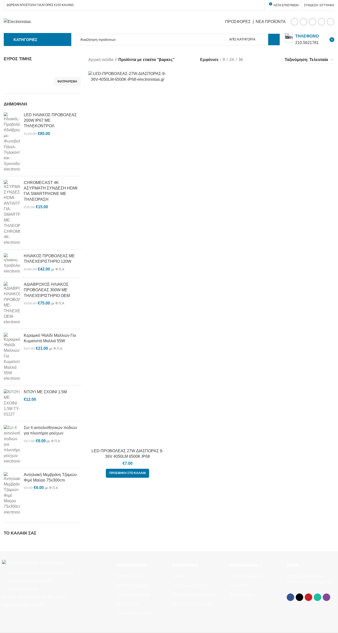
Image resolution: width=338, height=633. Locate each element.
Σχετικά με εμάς (129, 576)
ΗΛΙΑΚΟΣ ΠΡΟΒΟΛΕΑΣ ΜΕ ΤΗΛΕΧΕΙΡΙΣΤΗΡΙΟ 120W (49, 259)
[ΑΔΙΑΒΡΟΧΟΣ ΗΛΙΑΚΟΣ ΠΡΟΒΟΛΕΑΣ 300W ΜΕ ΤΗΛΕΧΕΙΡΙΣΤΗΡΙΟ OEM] (12, 303)
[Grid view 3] (264, 60)
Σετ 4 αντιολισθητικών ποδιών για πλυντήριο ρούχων (50, 430)
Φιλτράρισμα (67, 81)
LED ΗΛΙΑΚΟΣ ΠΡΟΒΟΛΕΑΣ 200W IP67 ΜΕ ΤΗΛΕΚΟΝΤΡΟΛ (50, 120)
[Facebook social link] (294, 22)
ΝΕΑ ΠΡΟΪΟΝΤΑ (271, 22)
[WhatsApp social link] (321, 22)
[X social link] (303, 22)
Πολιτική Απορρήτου (134, 613)
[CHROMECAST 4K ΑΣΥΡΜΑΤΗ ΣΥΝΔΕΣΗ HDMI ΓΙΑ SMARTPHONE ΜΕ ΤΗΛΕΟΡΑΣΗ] (12, 213)
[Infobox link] (302, 39)
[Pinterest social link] (312, 22)
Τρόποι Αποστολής (133, 595)
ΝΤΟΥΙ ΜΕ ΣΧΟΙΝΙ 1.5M (45, 392)
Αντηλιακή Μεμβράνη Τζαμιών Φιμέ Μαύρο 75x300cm (50, 477)
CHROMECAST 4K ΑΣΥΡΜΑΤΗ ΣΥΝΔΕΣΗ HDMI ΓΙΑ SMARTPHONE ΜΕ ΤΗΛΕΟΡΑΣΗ (50, 191)
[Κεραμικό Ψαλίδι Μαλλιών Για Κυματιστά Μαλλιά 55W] (12, 357)
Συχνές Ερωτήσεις (246, 576)
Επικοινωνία (241, 595)
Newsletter (239, 585)
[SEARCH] (274, 39)
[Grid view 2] (255, 60)
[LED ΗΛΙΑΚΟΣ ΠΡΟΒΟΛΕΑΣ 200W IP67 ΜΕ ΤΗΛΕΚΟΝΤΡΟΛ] (12, 142)
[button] (127, 473)
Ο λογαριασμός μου (190, 585)
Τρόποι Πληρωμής (132, 585)
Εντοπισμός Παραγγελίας (195, 595)
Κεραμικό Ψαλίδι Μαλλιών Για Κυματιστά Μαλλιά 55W (50, 338)
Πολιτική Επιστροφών (192, 604)
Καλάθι (179, 576)
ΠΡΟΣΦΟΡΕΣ (238, 22)
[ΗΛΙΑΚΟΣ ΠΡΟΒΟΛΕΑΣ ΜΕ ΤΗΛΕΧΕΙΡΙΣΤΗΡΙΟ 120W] (12, 263)
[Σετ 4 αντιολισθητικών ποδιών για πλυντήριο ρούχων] (12, 444)
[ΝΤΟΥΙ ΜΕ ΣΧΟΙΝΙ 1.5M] (12, 403)
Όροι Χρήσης (127, 604)
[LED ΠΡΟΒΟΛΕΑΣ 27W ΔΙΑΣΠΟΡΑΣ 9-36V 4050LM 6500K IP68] (127, 258)
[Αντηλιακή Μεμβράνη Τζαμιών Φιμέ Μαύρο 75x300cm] (12, 493)
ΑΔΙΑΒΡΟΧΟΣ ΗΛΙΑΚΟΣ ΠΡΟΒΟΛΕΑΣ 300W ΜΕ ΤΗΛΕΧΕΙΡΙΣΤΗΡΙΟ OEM (47, 290)
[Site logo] (17, 21)
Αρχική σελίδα (100, 60)
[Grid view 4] (274, 60)
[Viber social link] (330, 22)
